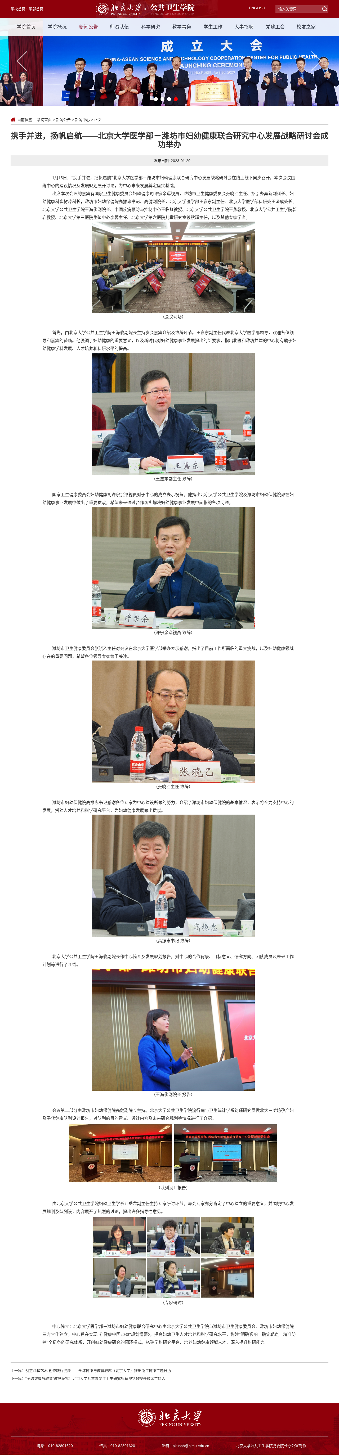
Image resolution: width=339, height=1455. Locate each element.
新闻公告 (88, 27)
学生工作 (212, 27)
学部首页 (36, 9)
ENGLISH (257, 8)
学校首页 (18, 9)
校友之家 (306, 27)
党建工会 (275, 27)
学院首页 (26, 27)
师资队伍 (119, 27)
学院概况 (57, 27)
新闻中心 (82, 120)
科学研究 (150, 27)
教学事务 (181, 27)
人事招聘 (243, 27)
